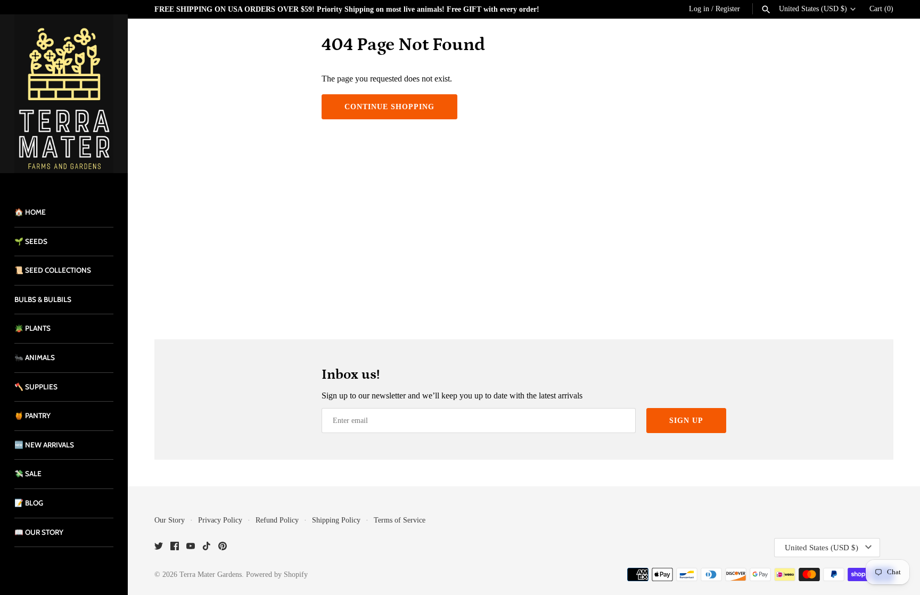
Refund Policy (277, 520)
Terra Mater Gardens (210, 574)
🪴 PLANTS (32, 328)
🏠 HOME (30, 212)
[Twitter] (158, 547)
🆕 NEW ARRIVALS (44, 445)
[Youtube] (190, 547)
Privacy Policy (220, 520)
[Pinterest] (222, 547)
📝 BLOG (28, 503)
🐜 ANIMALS (34, 357)
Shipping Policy (336, 520)
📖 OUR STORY (38, 532)
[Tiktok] (206, 547)
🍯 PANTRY (32, 415)
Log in (699, 9)
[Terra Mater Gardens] (64, 93)
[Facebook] (174, 547)
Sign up (686, 421)
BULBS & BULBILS (42, 299)
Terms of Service (399, 520)
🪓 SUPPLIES (36, 386)
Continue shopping (389, 107)
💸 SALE (28, 473)
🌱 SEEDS (30, 241)
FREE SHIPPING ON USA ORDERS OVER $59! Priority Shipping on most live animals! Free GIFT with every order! (346, 9)
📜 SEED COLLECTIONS (52, 270)
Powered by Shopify (277, 574)
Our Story (169, 520)
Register (728, 9)
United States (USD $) (813, 9)
